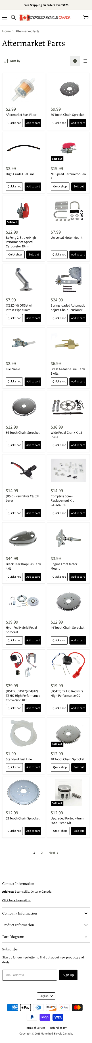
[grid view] (75, 61)
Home (6, 31)
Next (52, 852)
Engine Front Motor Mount (64, 566)
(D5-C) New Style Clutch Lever (22, 498)
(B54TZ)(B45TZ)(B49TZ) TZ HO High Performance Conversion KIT (23, 695)
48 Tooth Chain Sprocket (67, 759)
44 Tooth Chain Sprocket (67, 627)
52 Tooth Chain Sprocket (23, 818)
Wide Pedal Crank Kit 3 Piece (66, 435)
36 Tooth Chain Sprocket (67, 114)
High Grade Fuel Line (20, 174)
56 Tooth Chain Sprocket (23, 432)
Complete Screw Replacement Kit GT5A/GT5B (62, 500)
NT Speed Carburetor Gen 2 (68, 176)
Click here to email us (16, 900)
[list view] (85, 61)
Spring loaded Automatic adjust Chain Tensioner (68, 307)
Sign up (68, 974)
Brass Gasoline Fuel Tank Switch (68, 371)
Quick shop (14, 123)
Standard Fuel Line (19, 759)
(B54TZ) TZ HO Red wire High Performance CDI (67, 693)
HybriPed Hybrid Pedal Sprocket (21, 630)
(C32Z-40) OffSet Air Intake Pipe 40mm (19, 307)
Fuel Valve (13, 369)
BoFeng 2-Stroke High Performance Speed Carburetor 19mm (21, 242)
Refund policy (58, 1028)
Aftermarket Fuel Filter (21, 114)
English (44, 996)
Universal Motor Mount (66, 237)
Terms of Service (35, 1028)
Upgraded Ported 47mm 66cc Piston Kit (67, 820)
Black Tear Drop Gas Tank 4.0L (23, 566)
